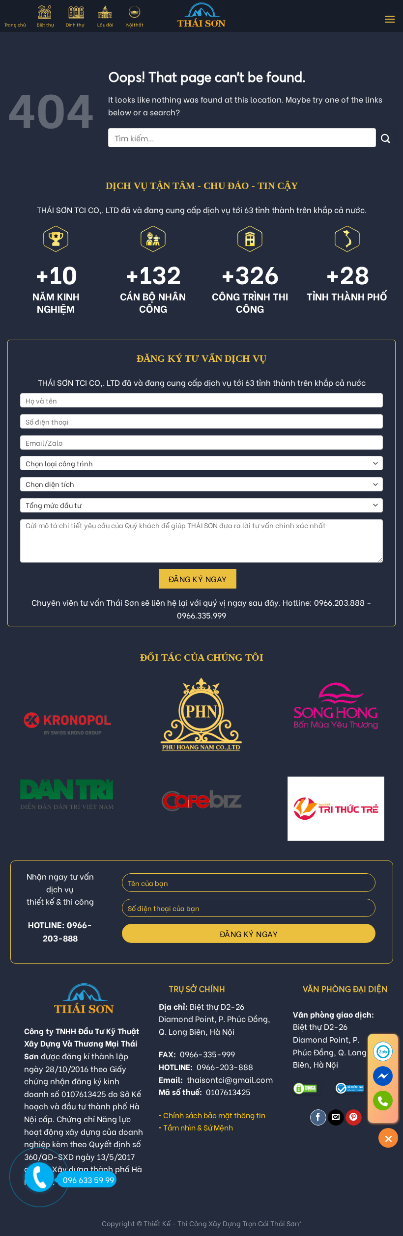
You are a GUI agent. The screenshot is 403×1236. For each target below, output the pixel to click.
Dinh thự (75, 24)
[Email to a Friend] (336, 1117)
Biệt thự (45, 24)
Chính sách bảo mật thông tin (214, 1114)
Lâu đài (105, 24)
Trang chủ (15, 24)
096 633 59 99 (88, 1179)
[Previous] (20, 726)
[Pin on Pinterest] (353, 1117)
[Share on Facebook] (318, 1117)
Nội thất (135, 24)
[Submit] (386, 137)
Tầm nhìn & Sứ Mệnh (198, 1127)
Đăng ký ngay (198, 578)
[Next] (382, 726)
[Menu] (390, 19)
